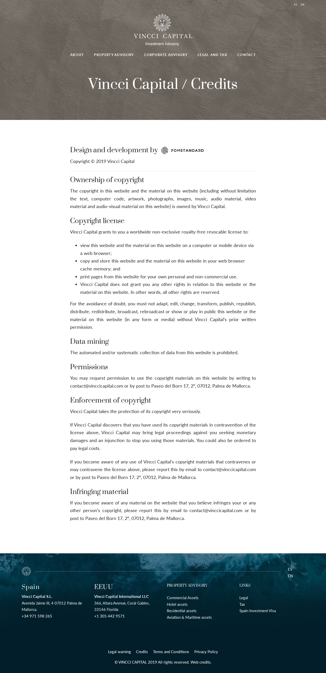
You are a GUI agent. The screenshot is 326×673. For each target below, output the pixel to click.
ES (290, 569)
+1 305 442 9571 (109, 616)
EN (290, 575)
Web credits (201, 662)
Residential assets (182, 610)
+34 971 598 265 (37, 616)
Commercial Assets (183, 597)
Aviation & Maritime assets (189, 617)
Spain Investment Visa (257, 610)
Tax (242, 604)
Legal (243, 597)
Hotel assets (177, 604)
